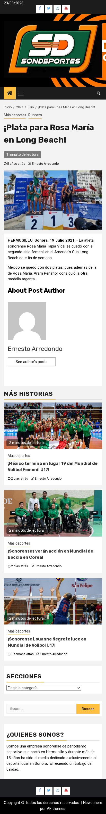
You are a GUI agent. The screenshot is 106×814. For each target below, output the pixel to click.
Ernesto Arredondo (45, 164)
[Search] (98, 93)
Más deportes (15, 115)
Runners (35, 115)
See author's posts (32, 361)
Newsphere (92, 802)
